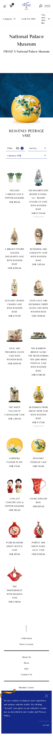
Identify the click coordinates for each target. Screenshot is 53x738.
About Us (26, 657)
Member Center (26, 687)
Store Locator (26, 644)
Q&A (26, 669)
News (26, 663)
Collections (26, 638)
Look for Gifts (28, 19)
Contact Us (26, 674)
